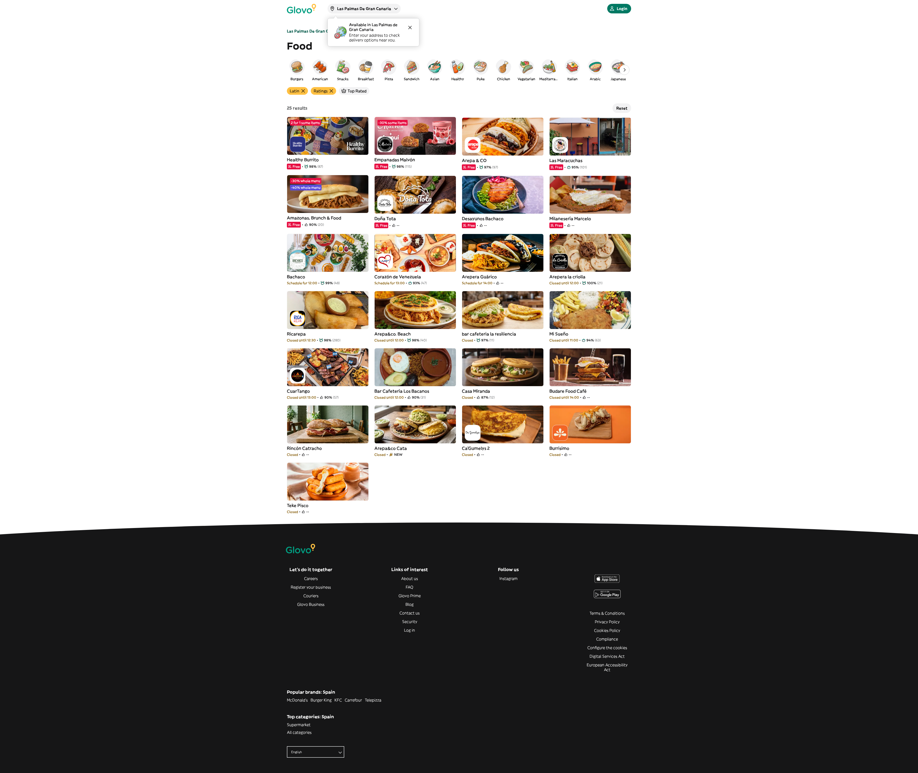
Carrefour (353, 700)
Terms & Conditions (607, 613)
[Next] (624, 70)
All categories (299, 732)
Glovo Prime (410, 595)
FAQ (409, 587)
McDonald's (297, 700)
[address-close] (410, 27)
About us (409, 578)
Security (409, 621)
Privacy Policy (607, 621)
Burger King (321, 700)
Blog (409, 604)
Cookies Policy (607, 630)
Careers (311, 578)
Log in (409, 630)
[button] (297, 69)
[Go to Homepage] (301, 8)
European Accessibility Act (607, 667)
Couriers (310, 595)
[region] (459, 69)
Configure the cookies (607, 647)
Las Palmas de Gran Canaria (314, 31)
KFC (338, 700)
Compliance (607, 639)
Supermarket (299, 724)
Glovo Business (310, 604)
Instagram (508, 578)
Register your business (311, 587)
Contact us (409, 613)
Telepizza (373, 700)
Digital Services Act (607, 656)
